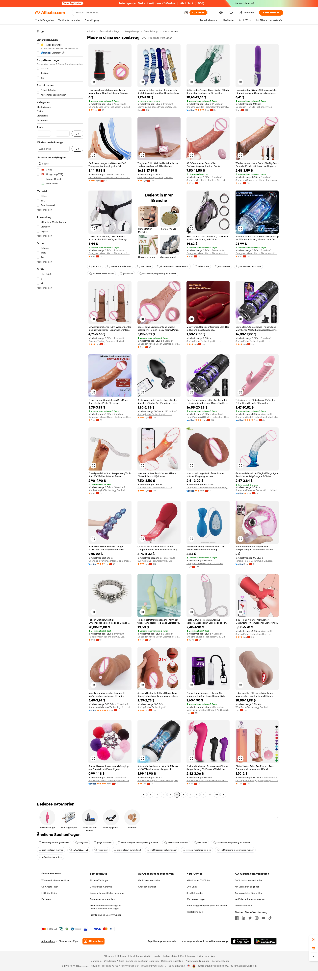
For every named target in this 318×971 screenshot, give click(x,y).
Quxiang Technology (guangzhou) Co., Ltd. (257, 780)
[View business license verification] (188, 966)
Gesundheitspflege (109, 31)
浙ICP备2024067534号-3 (244, 966)
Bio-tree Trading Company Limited (106, 341)
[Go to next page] (223, 795)
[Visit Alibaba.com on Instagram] (257, 918)
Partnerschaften (243, 905)
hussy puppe (224, 266)
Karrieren (46, 899)
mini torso (202, 842)
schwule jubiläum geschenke (55, 842)
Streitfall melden (194, 893)
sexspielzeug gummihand (129, 850)
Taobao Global (170, 956)
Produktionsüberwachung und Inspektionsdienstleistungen (105, 907)
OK (77, 133)
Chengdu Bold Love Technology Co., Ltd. (109, 107)
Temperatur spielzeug (120, 266)
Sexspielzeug (151, 31)
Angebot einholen (147, 886)
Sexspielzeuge (131, 31)
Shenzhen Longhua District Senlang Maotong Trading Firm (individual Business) (159, 780)
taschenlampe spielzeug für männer (159, 274)
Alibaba (91, 31)
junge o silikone (104, 842)
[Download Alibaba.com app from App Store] (241, 941)
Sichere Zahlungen (99, 880)
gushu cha (128, 274)
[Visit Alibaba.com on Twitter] (250, 918)
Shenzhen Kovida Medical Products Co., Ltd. (208, 780)
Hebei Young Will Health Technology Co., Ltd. (208, 417)
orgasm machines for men (198, 850)
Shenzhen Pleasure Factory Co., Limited (256, 490)
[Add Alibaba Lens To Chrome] (93, 941)
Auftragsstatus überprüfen (249, 893)
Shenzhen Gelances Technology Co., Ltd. (109, 707)
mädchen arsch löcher (103, 274)
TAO (182, 956)
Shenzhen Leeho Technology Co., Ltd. (205, 180)
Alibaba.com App (218, 941)
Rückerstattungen (195, 899)
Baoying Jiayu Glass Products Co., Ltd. (157, 107)
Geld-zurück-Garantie (101, 886)
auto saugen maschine (250, 266)
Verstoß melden (194, 912)
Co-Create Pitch (49, 886)
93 (216, 794)
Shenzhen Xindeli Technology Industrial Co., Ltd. (208, 107)
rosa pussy (103, 850)
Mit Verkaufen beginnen (247, 886)
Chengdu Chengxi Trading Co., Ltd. (155, 177)
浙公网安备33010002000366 (213, 966)
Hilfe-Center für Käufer (198, 880)
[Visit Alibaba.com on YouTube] (263, 918)
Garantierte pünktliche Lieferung (107, 893)
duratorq (97, 266)
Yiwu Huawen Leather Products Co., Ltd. (109, 177)
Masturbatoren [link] (170, 31)
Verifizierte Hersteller (149, 880)
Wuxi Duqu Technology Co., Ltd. (252, 707)
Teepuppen (145, 266)
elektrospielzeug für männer (163, 850)
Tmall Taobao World (140, 956)
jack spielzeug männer (52, 850)
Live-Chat (191, 886)
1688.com (122, 956)
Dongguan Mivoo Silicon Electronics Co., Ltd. (110, 253)
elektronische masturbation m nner (237, 850)
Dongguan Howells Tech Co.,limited (254, 107)
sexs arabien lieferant (178, 842)
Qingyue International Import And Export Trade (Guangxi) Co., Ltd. (208, 710)
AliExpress (109, 956)
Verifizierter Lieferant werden (250, 899)
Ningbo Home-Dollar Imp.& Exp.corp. (254, 560)
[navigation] (60, 413)
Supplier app (155, 941)
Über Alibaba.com (51, 873)
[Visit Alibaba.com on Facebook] (237, 918)
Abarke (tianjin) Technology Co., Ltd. (106, 490)
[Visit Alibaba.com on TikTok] (270, 918)
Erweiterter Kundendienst (103, 899)
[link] (313, 939)
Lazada (156, 956)
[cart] (231, 13)
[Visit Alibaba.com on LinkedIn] (243, 918)
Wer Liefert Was (207, 956)
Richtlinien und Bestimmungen (106, 915)
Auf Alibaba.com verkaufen (249, 880)
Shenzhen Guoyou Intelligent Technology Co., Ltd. (257, 180)
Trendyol (191, 956)
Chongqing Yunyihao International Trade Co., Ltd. (110, 560)
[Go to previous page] (144, 795)
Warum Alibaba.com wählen (55, 880)
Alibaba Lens (48, 941)
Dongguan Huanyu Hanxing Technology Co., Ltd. (208, 487)
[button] (186, 13)
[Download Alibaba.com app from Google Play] (265, 941)
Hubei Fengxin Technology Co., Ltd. (106, 636)
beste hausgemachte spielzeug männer (139, 842)
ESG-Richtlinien (49, 893)
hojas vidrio (203, 266)
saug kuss (83, 842)
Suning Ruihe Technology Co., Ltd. (203, 341)
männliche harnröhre (52, 857)
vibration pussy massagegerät (174, 266)
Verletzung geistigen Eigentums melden (207, 905)
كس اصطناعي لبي (80, 850)
